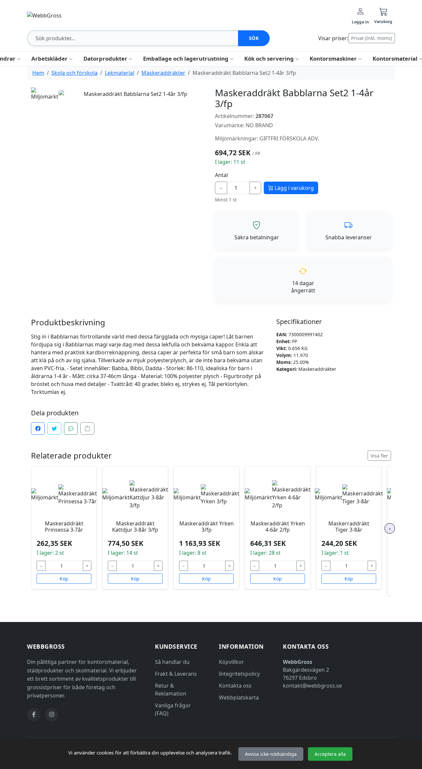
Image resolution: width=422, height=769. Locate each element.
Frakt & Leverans (176, 673)
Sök (254, 38)
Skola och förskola (74, 72)
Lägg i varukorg (293, 188)
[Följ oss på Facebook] (33, 714)
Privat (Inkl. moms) (371, 38)
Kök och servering (269, 58)
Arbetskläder (50, 58)
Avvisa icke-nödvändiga (271, 754)
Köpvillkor (231, 661)
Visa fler (379, 456)
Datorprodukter (106, 58)
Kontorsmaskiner (334, 58)
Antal (221, 175)
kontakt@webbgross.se (312, 685)
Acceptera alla (330, 754)
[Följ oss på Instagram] (51, 714)
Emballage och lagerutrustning (186, 58)
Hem (38, 72)
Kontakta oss (235, 685)
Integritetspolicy (239, 673)
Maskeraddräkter (163, 72)
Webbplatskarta (239, 697)
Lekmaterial (119, 72)
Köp (64, 579)
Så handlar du (172, 661)
